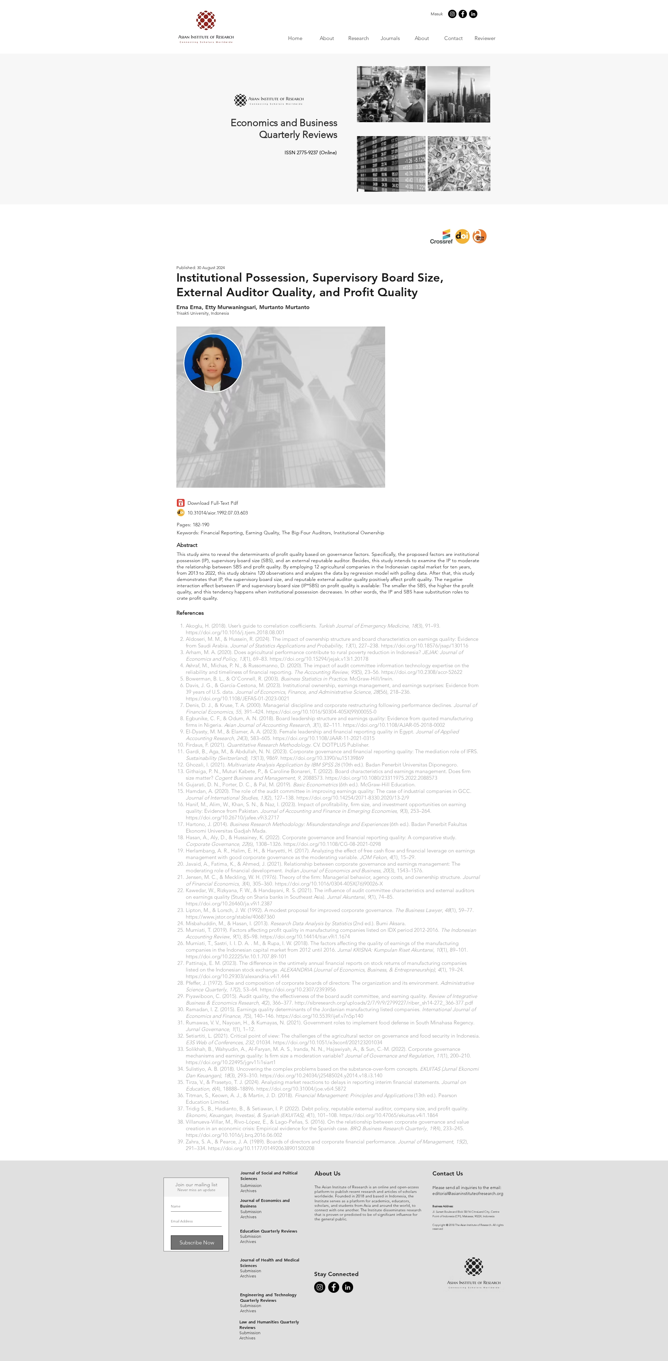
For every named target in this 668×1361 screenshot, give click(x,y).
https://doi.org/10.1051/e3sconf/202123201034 (327, 1042)
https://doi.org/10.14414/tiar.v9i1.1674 (305, 936)
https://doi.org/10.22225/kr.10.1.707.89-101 (236, 956)
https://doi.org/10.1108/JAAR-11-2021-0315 (324, 738)
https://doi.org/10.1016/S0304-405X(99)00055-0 (321, 711)
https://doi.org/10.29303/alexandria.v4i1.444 (237, 976)
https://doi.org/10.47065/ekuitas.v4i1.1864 (389, 1115)
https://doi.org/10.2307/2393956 (298, 989)
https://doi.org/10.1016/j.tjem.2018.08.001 (235, 632)
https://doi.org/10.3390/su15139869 (322, 758)
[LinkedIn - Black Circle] (473, 14)
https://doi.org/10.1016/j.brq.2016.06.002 (234, 1135)
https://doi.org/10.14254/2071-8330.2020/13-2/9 (352, 797)
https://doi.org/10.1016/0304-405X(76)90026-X (329, 883)
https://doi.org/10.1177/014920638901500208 (261, 1148)
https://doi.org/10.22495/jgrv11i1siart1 (231, 1062)
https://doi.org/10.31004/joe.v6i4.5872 (301, 1088)
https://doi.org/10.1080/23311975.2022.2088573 (381, 777)
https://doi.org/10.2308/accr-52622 (421, 672)
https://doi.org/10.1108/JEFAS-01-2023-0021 (237, 698)
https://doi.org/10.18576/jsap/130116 (424, 645)
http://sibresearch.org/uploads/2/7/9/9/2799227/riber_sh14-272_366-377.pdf (384, 1002)
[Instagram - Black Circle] (452, 14)
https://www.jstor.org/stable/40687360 (230, 916)
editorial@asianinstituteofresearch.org (467, 1193)
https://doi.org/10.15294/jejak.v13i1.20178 (319, 658)
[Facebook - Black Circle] (463, 14)
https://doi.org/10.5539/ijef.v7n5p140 (319, 1016)
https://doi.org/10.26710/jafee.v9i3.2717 (232, 817)
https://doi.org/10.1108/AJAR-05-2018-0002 (394, 725)
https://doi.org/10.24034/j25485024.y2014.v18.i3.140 (321, 1075)
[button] (390, 38)
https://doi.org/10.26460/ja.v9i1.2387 (229, 903)
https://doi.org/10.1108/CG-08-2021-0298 (332, 844)
